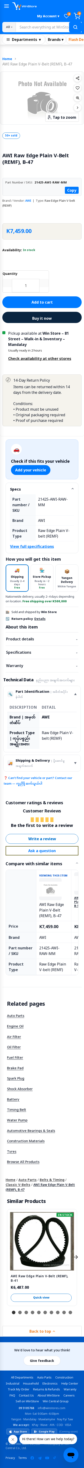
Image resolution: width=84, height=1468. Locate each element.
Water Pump (17, 1120)
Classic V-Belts (18, 1184)
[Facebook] (32, 1458)
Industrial (12, 1383)
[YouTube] (47, 1458)
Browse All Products (23, 1161)
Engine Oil (15, 1026)
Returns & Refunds (46, 1389)
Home (7, 59)
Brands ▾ (55, 39)
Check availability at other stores (39, 358)
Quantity (10, 273)
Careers (69, 1395)
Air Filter (14, 1036)
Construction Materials (26, 1140)
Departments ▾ (26, 39)
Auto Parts (15, 1015)
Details (40, 619)
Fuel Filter (15, 1057)
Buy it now (42, 318)
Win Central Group (56, 1401)
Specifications (42, 652)
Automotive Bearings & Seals (31, 1130)
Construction (64, 1377)
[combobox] (48, 27)
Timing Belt (16, 1109)
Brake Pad (15, 1068)
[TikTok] (54, 1458)
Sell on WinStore (27, 1401)
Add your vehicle (30, 470)
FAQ (12, 1395)
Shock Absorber (20, 1088)
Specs (15, 489)
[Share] (77, 78)
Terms (22, 1458)
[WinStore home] (47, 6)
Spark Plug (15, 1078)
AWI (28, 200)
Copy (71, 190)
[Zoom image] (77, 98)
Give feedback (42, 1360)
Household (31, 1383)
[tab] (17, 578)
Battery (13, 1099)
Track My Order (18, 1389)
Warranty (42, 665)
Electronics (50, 1383)
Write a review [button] (42, 838)
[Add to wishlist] (77, 88)
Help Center (69, 1383)
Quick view (41, 1297)
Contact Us (26, 1395)
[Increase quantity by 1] (44, 283)
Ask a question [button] (42, 850)
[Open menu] (6, 6)
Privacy (10, 1458)
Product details (42, 639)
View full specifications (32, 546)
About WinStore (49, 1395)
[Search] (75, 27)
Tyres (11, 1151)
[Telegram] (40, 1458)
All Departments (22, 1377)
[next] (75, 1257)
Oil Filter (14, 1046)
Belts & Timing (52, 1179)
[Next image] (77, 107)
